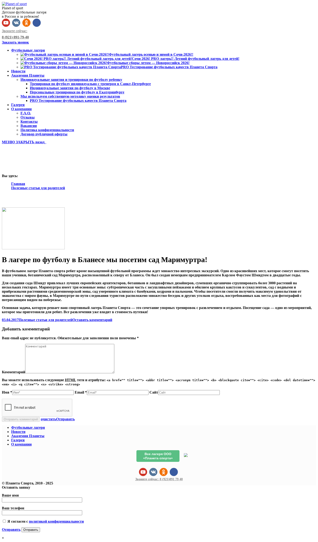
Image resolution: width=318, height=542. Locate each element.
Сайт (153, 392)
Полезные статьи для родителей (38, 188)
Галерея (18, 440)
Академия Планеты (27, 436)
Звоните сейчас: (159, 479)
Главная (18, 184)
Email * (81, 392)
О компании (21, 444)
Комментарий (13, 372)
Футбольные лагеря (28, 427)
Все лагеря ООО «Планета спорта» (158, 456)
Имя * (7, 392)
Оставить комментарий (92, 320)
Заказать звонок (15, 42)
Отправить (65, 419)
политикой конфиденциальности (56, 521)
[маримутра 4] (33, 248)
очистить (48, 419)
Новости (18, 432)
